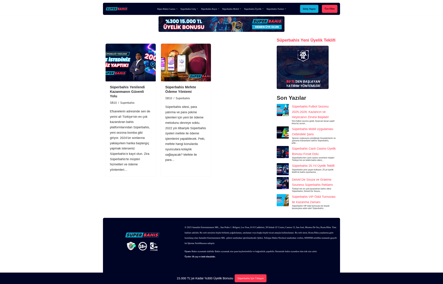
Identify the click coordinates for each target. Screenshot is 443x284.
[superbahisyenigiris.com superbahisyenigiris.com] (118, 8)
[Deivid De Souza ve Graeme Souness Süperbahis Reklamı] (283, 184)
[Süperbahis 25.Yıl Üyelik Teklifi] (283, 170)
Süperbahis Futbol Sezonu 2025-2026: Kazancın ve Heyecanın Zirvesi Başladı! (310, 112)
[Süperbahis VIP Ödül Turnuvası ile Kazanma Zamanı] (283, 201)
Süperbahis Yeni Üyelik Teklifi (306, 40)
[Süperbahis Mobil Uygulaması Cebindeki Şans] (283, 133)
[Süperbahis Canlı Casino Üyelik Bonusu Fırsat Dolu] (283, 153)
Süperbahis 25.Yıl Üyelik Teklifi (313, 165)
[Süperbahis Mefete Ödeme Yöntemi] (186, 62)
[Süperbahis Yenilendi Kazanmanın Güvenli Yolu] (131, 62)
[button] (177, 9)
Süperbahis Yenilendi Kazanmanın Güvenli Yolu (127, 91)
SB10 (113, 102)
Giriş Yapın (309, 8)
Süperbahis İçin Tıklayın (250, 278)
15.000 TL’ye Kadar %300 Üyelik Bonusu (205, 278)
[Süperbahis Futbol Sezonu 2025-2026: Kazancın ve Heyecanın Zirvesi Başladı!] (283, 111)
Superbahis (127, 102)
